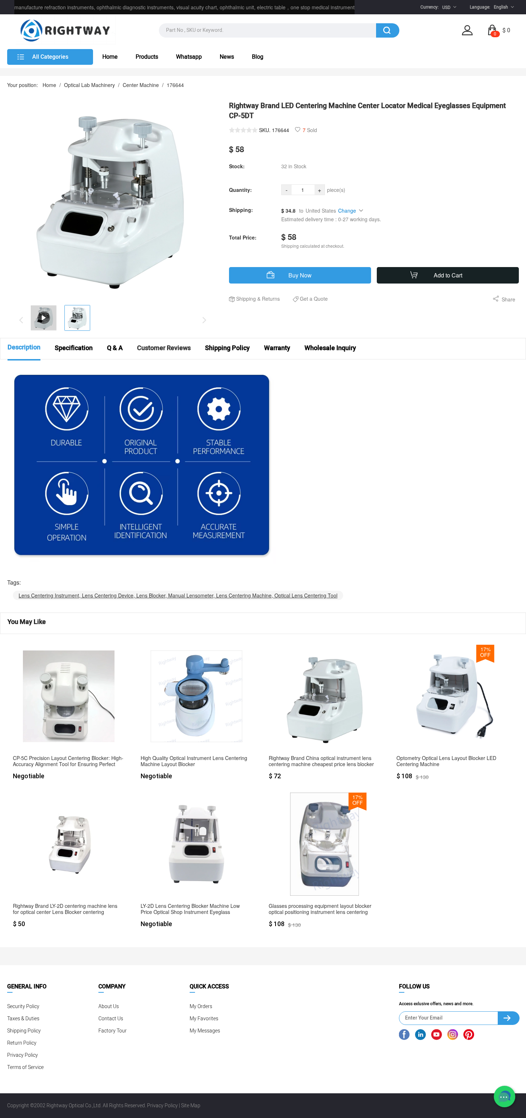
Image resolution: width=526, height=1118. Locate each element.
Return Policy (21, 1043)
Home (110, 57)
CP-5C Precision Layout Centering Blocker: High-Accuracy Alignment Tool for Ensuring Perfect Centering (68, 761)
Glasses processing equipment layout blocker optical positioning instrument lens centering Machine (320, 909)
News (227, 57)
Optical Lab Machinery (89, 84)
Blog (257, 57)
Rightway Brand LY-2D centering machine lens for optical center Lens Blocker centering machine (65, 909)
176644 (175, 84)
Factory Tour (112, 1031)
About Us (108, 1006)
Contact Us (110, 1018)
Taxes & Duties (23, 1018)
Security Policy (23, 1006)
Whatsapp (189, 57)
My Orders (201, 1006)
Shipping (246, 298)
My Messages (205, 1031)
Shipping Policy (24, 1031)
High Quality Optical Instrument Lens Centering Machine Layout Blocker (194, 761)
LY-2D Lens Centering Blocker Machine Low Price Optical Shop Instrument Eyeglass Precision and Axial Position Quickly (190, 909)
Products (147, 57)
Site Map (190, 1105)
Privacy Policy (22, 1055)
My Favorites (204, 1018)
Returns (271, 298)
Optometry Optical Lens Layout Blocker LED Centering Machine (446, 761)
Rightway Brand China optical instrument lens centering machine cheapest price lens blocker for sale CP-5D (321, 761)
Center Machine (141, 84)
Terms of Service (25, 1067)
